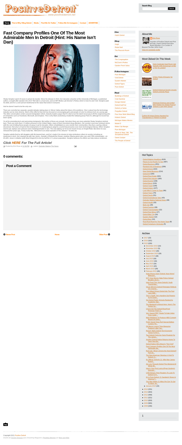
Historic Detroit (120, 117)
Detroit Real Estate (150, 176)
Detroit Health (148, 202)
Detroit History (148, 188)
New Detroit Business (151, 171)
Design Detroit (120, 102)
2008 (146, 406)
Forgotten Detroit (121, 111)
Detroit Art (146, 174)
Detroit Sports (148, 195)
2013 (146, 392)
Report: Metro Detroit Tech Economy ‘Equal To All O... (159, 332)
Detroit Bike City (149, 214)
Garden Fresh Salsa (122, 66)
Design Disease (17, 438)
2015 (146, 243)
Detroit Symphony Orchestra (153, 224)
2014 (146, 389)
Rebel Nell (119, 47)
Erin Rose (156, 38)
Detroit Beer (147, 219)
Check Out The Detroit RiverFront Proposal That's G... (158, 310)
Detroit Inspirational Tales (152, 198)
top (5, 424)
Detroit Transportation (151, 210)
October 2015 (151, 251)
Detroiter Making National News (154, 200)
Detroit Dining (148, 169)
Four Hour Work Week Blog (125, 114)
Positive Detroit (20, 435)
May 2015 (149, 264)
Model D (118, 123)
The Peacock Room (122, 50)
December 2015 (152, 246)
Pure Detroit (119, 87)
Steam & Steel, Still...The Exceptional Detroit (124, 133)
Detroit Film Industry (150, 179)
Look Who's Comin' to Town (153, 190)
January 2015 (151, 386)
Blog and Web (64, 438)
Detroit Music (147, 183)
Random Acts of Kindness (152, 167)
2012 (146, 395)
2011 (146, 398)
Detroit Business (149, 164)
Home (57, 234)
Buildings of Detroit (122, 96)
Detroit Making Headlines (152, 159)
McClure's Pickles (121, 62)
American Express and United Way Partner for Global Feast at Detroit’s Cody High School (164, 105)
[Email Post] (74, 146)
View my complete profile (151, 50)
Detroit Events (148, 181)
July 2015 (149, 258)
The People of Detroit (122, 141)
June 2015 (150, 261)
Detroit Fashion (148, 207)
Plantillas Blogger (49, 438)
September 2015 (152, 253)
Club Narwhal (120, 99)
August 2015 (150, 256)
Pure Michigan (120, 75)
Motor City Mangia (121, 126)
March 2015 (150, 269)
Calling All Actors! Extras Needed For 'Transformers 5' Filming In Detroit (155, 117)
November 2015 (152, 248)
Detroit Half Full (120, 105)
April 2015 (149, 266)
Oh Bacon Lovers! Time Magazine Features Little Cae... (158, 327)
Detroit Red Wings (149, 212)
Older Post (103, 234)
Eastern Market (120, 81)
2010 (146, 400)
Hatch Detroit (119, 35)
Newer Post (10, 234)
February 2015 (151, 271)
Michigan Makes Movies (123, 120)
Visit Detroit (119, 78)
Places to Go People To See (153, 162)
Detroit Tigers (120, 84)
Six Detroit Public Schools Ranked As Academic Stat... (159, 301)
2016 (146, 241)
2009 (146, 403)
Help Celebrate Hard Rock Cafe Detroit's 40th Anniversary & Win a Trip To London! (164, 66)
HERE (16, 143)
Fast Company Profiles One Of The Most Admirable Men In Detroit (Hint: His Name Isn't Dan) (49, 37)
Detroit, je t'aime (121, 108)
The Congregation (121, 59)
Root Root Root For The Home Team (156, 222)
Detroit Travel (148, 186)
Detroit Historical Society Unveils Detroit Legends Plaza (165, 91)
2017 (146, 238)
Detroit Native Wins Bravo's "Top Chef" (160, 344)
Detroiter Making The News (48, 146)
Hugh (117, 44)
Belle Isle (146, 205)
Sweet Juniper (120, 138)
